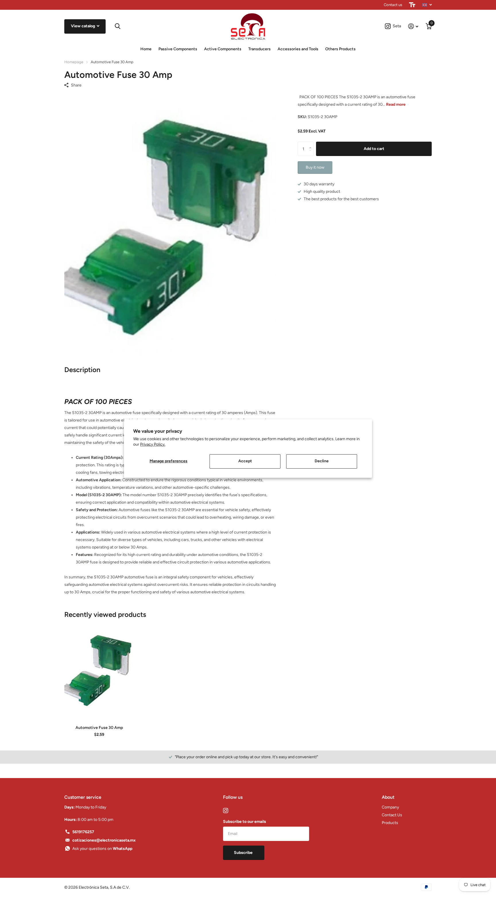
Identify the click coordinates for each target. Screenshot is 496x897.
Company (390, 807)
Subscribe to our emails (244, 821)
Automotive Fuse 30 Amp (99, 727)
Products (390, 822)
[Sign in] (413, 26)
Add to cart (374, 148)
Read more (396, 104)
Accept (245, 461)
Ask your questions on (102, 848)
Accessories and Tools (298, 49)
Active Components (222, 49)
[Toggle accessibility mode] (412, 5)
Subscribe (243, 852)
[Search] (117, 26)
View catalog (83, 26)
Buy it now (315, 167)
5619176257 (83, 831)
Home (146, 49)
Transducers (259, 49)
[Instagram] (225, 810)
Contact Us (392, 815)
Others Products (340, 49)
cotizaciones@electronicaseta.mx (104, 840)
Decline (322, 461)
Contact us (393, 5)
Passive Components (177, 49)
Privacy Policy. (152, 444)
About (388, 797)
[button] (312, 144)
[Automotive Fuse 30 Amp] (99, 670)
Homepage (73, 62)
